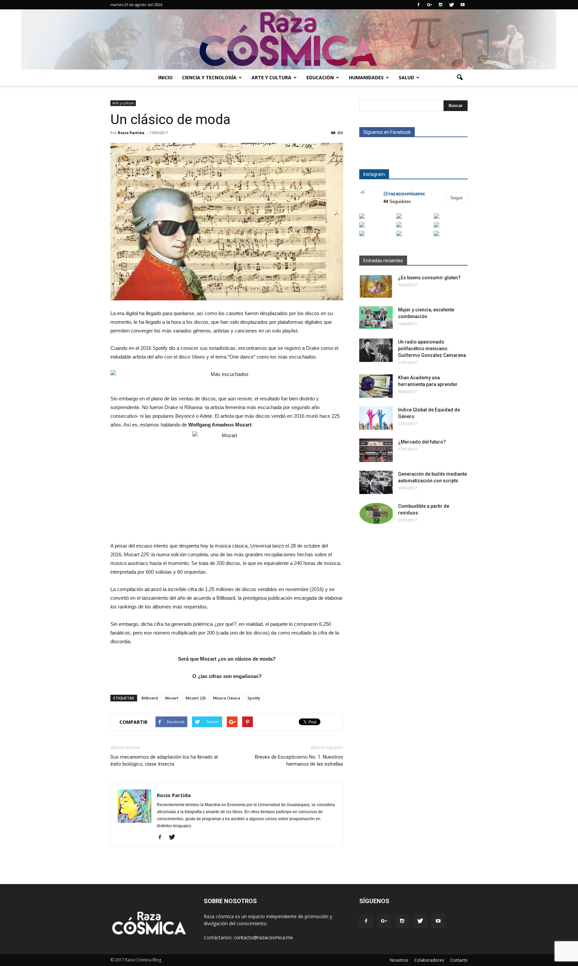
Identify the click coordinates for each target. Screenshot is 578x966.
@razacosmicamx (404, 193)
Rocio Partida (131, 132)
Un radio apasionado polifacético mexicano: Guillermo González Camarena (432, 348)
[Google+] (429, 5)
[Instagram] (441, 5)
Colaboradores (429, 960)
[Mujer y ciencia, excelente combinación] (376, 318)
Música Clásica (226, 697)
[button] (460, 78)
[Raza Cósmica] (289, 39)
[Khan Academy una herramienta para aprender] (376, 386)
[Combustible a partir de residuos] (376, 514)
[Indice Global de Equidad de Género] (376, 418)
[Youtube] (463, 5)
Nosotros (399, 960)
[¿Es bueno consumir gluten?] (376, 286)
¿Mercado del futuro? (422, 442)
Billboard (149, 697)
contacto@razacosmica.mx (263, 937)
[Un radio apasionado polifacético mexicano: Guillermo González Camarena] (376, 350)
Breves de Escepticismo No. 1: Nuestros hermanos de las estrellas (299, 760)
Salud (406, 77)
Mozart (171, 697)
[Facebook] (418, 5)
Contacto (459, 960)
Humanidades (366, 77)
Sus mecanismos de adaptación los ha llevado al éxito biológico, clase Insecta (164, 760)
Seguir (456, 197)
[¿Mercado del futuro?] (376, 450)
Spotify (254, 697)
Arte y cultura (271, 77)
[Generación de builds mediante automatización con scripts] (376, 482)
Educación (320, 77)
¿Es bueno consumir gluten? (429, 277)
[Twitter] (452, 5)
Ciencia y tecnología (209, 77)
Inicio (165, 77)
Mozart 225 (196, 697)
